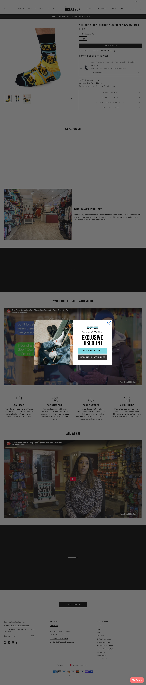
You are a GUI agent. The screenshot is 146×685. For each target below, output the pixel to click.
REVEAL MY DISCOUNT (92, 351)
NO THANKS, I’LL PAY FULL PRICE (92, 357)
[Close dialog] (109, 322)
